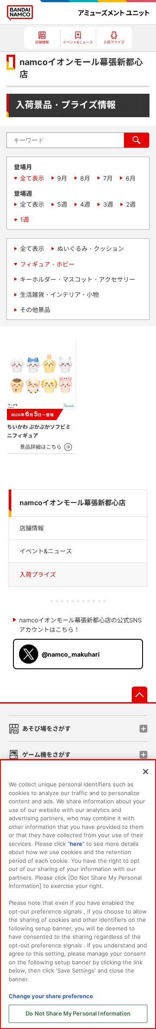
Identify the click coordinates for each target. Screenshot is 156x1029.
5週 (62, 204)
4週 (85, 204)
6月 (131, 178)
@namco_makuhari (71, 654)
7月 (108, 178)
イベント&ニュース (46, 551)
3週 (108, 204)
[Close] (145, 771)
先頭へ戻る (139, 694)
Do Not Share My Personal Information (78, 1013)
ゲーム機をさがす (46, 754)
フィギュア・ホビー (47, 264)
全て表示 (32, 178)
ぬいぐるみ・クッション (90, 248)
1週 (24, 219)
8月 (85, 178)
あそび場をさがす (46, 728)
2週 (131, 204)
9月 (62, 178)
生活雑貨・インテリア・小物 (59, 294)
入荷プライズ (38, 574)
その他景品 (35, 309)
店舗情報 (32, 528)
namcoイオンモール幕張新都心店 (73, 503)
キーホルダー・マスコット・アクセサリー (77, 279)
